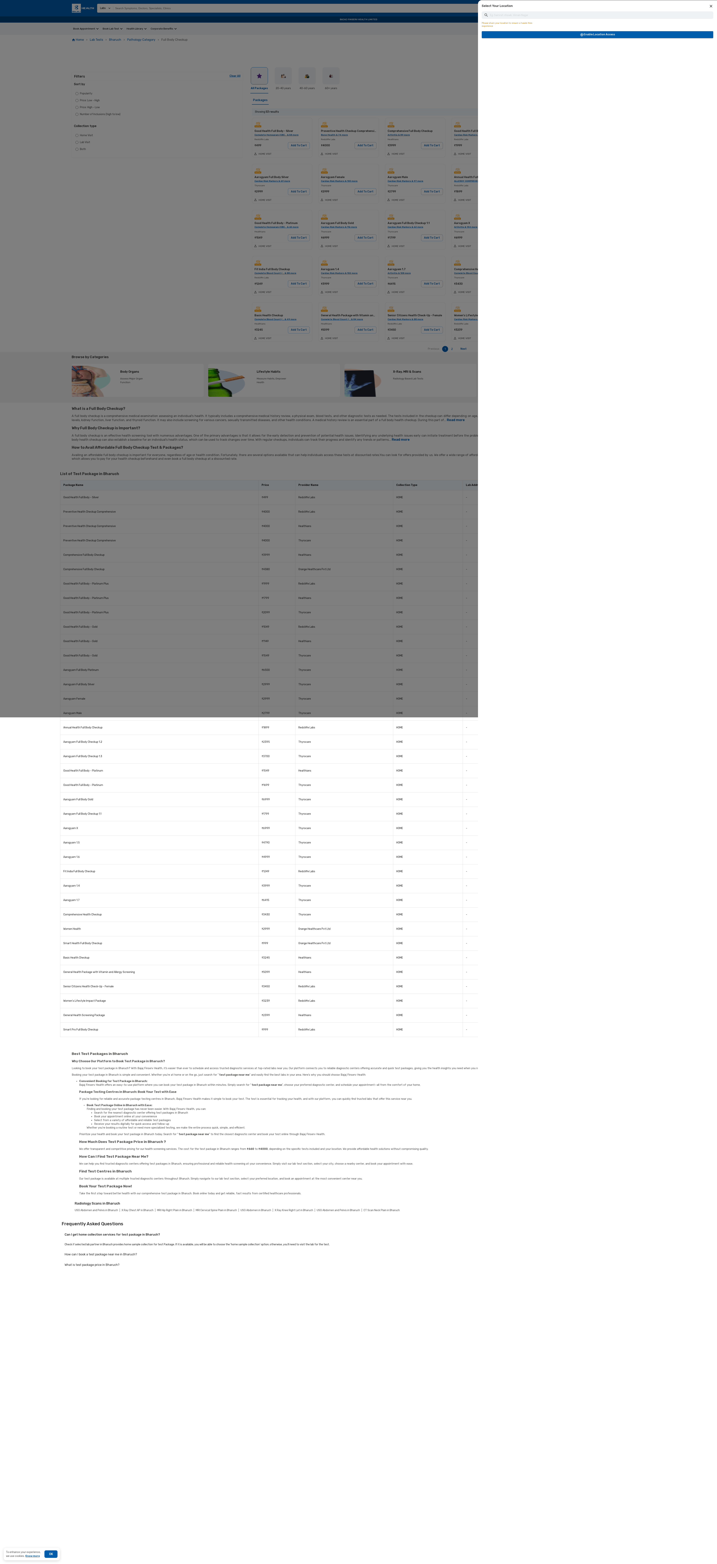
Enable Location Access (599, 34)
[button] (711, 6)
